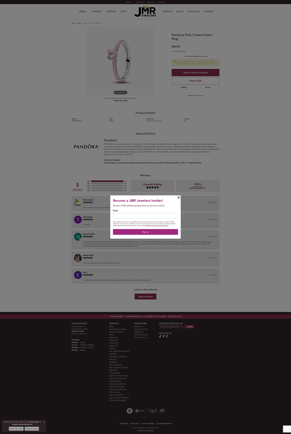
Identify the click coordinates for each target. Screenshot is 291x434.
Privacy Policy (34, 422)
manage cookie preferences (22, 424)
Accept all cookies (31, 429)
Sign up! (145, 232)
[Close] (178, 197)
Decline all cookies (16, 429)
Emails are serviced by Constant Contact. (157, 225)
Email (115, 211)
